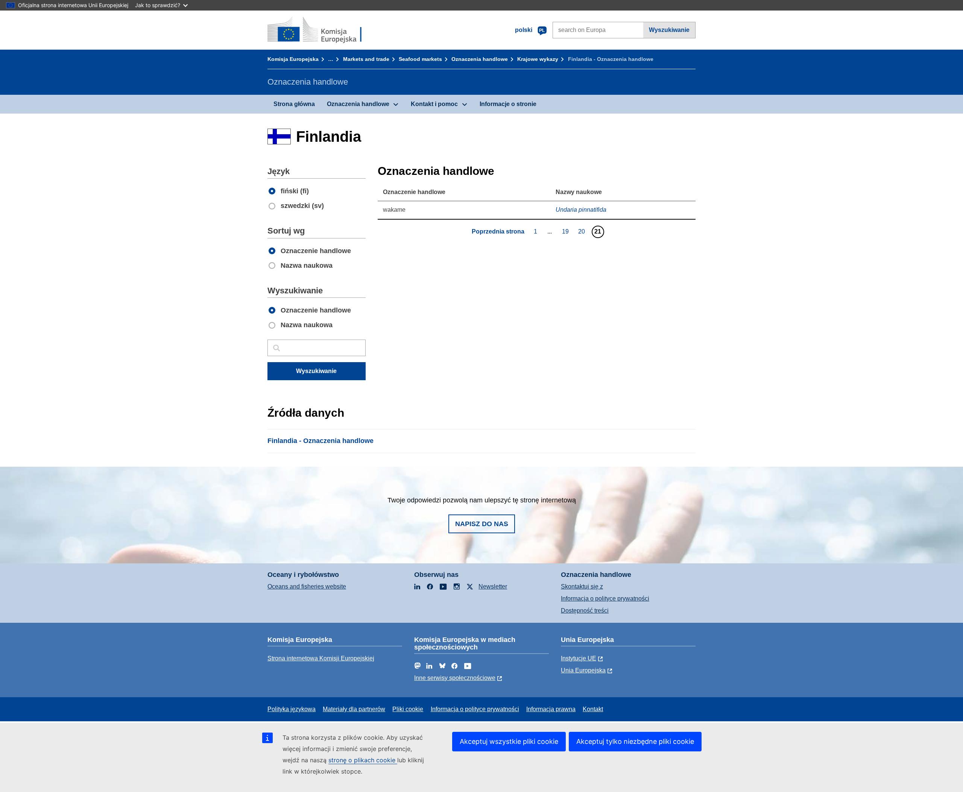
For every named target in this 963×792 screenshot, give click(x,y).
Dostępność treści (585, 610)
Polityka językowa (291, 709)
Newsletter (492, 586)
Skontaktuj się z (582, 586)
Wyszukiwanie (669, 30)
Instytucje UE (578, 658)
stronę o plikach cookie (362, 760)
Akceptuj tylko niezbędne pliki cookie (635, 741)
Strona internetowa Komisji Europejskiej (320, 658)
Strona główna (294, 104)
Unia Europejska (583, 670)
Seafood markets (420, 59)
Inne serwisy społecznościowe (454, 678)
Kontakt (593, 709)
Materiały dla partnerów (354, 709)
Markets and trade (366, 59)
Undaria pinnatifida (581, 209)
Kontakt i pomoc (434, 104)
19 (566, 231)
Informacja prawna (551, 709)
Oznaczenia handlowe (479, 59)
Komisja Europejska (293, 59)
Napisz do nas (481, 524)
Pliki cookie (407, 709)
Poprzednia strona (498, 231)
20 (582, 231)
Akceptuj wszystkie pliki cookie (509, 741)
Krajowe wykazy (537, 59)
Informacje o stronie (508, 104)
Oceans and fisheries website (306, 586)
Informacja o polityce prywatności (605, 598)
